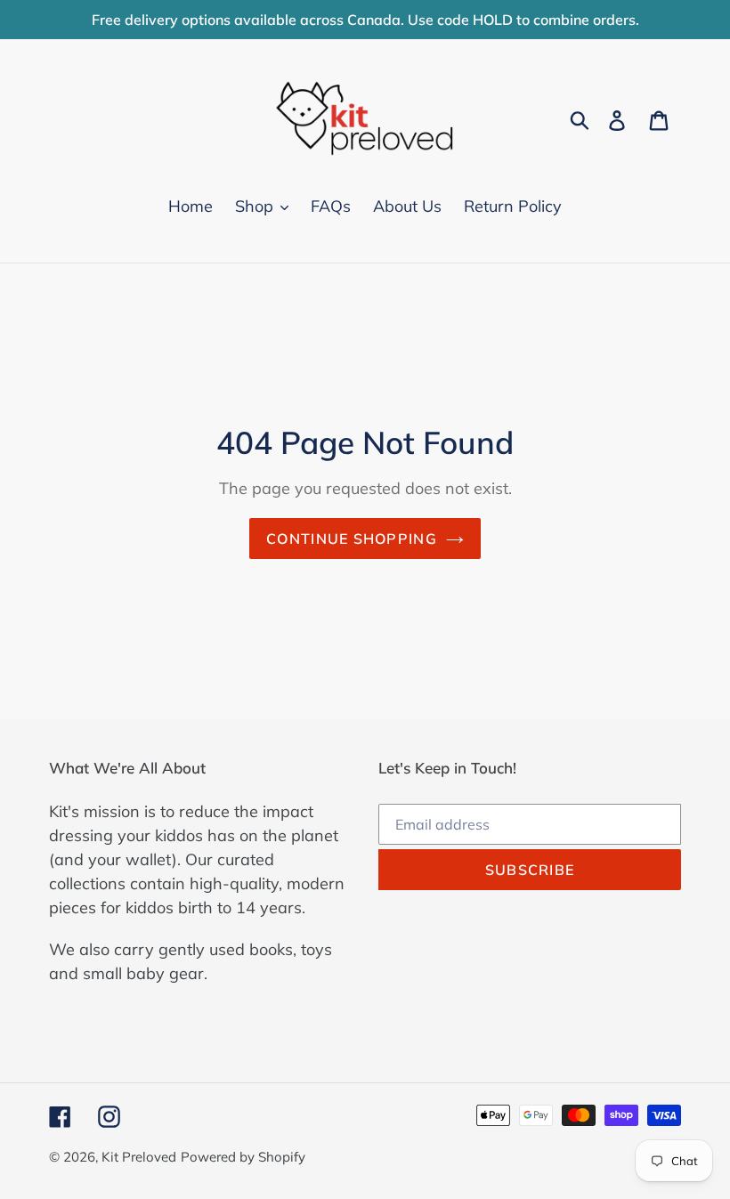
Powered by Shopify (243, 1156)
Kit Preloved (138, 1156)
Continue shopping (351, 538)
